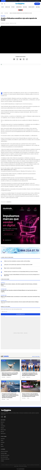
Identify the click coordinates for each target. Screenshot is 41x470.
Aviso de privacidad (4, 457)
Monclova (2, 422)
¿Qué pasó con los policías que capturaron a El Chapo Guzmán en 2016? (18, 264)
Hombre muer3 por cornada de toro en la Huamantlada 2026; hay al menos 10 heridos (21, 271)
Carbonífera (3, 425)
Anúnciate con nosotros (5, 455)
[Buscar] (5, 4)
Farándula (2, 442)
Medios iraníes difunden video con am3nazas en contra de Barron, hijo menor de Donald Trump (20, 296)
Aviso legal (16, 466)
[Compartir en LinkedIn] (20, 59)
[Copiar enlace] (27, 59)
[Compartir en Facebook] (17, 59)
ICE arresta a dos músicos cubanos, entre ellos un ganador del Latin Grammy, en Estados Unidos (19, 284)
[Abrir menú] (2, 4)
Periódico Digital (4, 453)
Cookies (2, 460)
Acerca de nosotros (4, 451)
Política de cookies (23, 466)
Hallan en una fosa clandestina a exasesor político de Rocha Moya (17, 261)
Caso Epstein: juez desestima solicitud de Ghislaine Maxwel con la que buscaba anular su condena (19, 291)
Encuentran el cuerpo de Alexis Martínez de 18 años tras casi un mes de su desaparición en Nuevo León (21, 275)
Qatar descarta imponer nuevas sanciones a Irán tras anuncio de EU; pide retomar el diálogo (19, 301)
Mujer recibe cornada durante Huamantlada (12, 268)
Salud (2, 444)
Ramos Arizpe (3, 429)
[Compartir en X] (23, 59)
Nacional (2, 431)
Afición (2, 440)
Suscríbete (37, 3)
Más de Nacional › (36, 356)
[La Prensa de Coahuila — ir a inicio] (20, 4)
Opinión (2, 446)
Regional (2, 427)
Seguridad (3, 438)
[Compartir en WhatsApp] (14, 59)
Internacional (3, 433)
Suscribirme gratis (20, 314)
